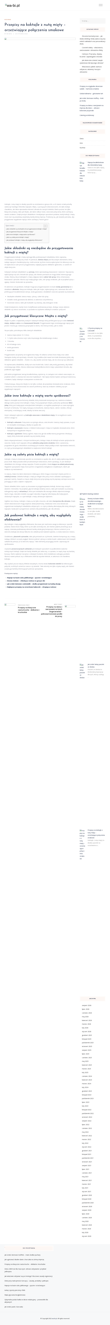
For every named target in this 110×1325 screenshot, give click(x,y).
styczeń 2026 (86, 1031)
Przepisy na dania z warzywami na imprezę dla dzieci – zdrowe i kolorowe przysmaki (91, 108)
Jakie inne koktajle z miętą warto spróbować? (21, 234)
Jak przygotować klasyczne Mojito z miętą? (20, 232)
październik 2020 (88, 1203)
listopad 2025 (86, 1039)
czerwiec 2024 (87, 1076)
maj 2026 (85, 1017)
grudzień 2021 (87, 1151)
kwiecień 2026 (87, 1020)
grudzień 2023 (87, 1091)
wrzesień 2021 (87, 1162)
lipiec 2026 (85, 1009)
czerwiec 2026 (87, 1013)
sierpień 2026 (86, 1005)
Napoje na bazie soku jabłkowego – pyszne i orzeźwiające (29, 578)
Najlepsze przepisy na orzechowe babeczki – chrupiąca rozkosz (31, 587)
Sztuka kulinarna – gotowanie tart (91, 94)
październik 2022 (88, 1113)
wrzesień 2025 (87, 1046)
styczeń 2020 (86, 1236)
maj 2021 (85, 1177)
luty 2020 (85, 1232)
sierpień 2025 (86, 1050)
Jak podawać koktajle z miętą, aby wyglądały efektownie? (24, 240)
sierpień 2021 (86, 1165)
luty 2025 (85, 1072)
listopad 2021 (86, 1154)
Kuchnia (8, 20)
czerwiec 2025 (87, 1058)
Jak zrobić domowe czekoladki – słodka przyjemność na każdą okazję (33, 584)
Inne (81, 143)
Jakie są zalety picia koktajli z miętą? (18, 237)
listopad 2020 (86, 1199)
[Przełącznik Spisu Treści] (44, 226)
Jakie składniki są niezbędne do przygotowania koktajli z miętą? (27, 229)
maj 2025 (85, 1061)
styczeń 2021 (86, 1191)
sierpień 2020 (86, 1210)
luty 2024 (85, 1087)
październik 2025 (88, 1043)
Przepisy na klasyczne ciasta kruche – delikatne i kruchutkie (25, 1264)
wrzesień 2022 (87, 1117)
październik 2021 (88, 1158)
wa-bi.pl (54, 1318)
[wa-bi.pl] (16, 5)
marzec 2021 (86, 1184)
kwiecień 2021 (87, 1180)
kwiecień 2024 (87, 1080)
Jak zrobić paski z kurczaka (14, 1307)
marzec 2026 (86, 1024)
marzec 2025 (86, 1069)
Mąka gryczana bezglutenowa (15, 1295)
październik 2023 (88, 1098)
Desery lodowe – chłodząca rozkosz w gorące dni (26, 581)
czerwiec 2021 (87, 1173)
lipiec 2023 (85, 1102)
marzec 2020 (86, 1229)
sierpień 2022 (86, 1121)
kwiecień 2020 (87, 1225)
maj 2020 (85, 1221)
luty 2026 (85, 1028)
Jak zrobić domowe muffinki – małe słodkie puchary (22, 1255)
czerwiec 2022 (87, 1128)
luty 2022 (85, 1143)
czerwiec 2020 (87, 1218)
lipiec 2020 (85, 1214)
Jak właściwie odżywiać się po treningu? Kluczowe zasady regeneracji (28, 1276)
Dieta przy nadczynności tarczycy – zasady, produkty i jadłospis (26, 1281)
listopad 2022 (86, 1110)
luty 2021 (85, 1188)
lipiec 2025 (85, 1054)
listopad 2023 (86, 1095)
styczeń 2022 (86, 1147)
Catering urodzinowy (87, 115)
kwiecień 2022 (87, 1136)
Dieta (81, 139)
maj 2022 (85, 1132)
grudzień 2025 (87, 1035)
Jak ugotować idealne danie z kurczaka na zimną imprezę (24, 1259)
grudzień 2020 (87, 1195)
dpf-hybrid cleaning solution (89, 494)
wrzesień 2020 (87, 1206)
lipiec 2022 (85, 1125)
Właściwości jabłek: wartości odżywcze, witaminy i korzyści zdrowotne (91, 69)
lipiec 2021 (85, 1169)
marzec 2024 (86, 1084)
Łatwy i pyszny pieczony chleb (15, 1290)
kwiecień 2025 (87, 1065)
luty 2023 (85, 1106)
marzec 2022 (86, 1139)
